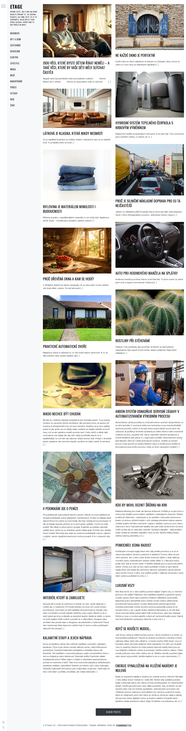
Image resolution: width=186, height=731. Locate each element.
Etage (16, 6)
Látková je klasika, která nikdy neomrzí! (73, 133)
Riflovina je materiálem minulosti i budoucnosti (69, 209)
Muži (12, 75)
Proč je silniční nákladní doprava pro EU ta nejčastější (147, 203)
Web (12, 99)
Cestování (15, 45)
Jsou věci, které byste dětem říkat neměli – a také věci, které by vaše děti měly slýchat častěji (76, 67)
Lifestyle (14, 63)
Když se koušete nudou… (133, 628)
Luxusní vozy (125, 585)
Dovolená (15, 51)
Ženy (12, 105)
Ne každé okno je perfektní (135, 55)
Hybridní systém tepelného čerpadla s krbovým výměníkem (144, 125)
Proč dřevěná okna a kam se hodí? (68, 278)
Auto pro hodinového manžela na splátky (146, 273)
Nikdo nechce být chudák (62, 413)
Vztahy (14, 93)
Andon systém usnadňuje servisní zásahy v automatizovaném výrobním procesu (147, 414)
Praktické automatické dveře (65, 346)
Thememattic (124, 725)
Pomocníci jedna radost (133, 545)
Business (14, 33)
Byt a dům (15, 39)
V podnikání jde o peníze (60, 508)
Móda (13, 69)
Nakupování (16, 81)
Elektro (14, 57)
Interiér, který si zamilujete (64, 597)
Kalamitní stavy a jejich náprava (67, 637)
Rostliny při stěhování (132, 340)
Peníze (13, 87)
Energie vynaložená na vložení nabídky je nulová (146, 668)
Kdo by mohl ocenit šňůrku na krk (141, 505)
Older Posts (113, 712)
